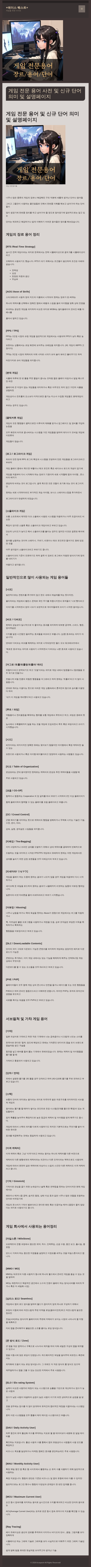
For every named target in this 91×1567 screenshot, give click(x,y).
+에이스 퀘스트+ (17, 7)
